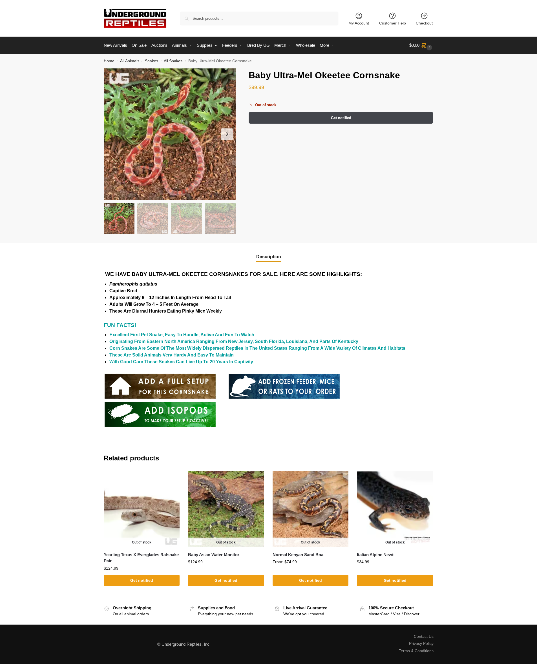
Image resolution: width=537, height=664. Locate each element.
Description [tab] (268, 256)
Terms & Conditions (416, 651)
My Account (358, 23)
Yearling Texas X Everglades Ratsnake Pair (141, 557)
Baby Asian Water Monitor (213, 554)
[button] (421, 45)
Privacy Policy (421, 643)
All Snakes (173, 61)
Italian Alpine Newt (375, 554)
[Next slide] (227, 134)
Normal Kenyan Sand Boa (298, 554)
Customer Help (392, 23)
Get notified (341, 118)
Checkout (424, 23)
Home (109, 61)
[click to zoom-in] (170, 134)
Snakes (151, 61)
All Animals (129, 61)
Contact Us (424, 636)
